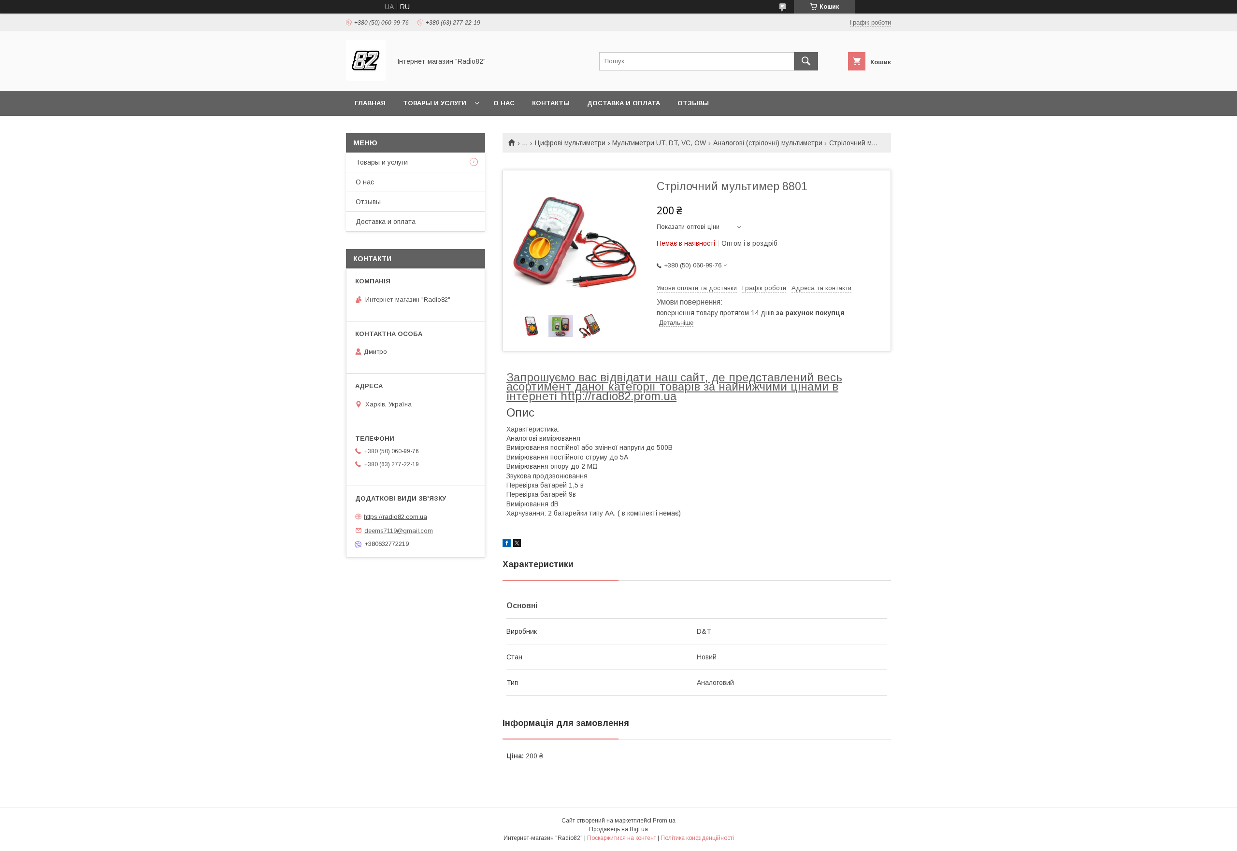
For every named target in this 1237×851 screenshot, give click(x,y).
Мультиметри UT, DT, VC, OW (659, 143)
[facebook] (507, 544)
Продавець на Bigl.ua (618, 829)
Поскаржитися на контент (621, 838)
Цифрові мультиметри (570, 143)
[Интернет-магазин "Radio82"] (366, 78)
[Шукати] (806, 61)
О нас (504, 103)
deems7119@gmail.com (398, 530)
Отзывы (693, 103)
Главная (370, 103)
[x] (517, 544)
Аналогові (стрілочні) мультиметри (767, 143)
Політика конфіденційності (697, 838)
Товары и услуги (434, 103)
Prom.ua (664, 820)
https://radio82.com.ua (395, 516)
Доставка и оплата (623, 103)
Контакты (551, 103)
